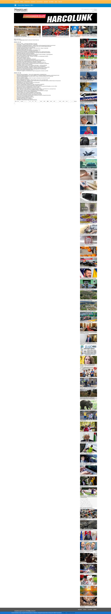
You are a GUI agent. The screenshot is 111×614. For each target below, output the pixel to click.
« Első (21, 101)
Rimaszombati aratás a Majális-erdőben (25, 83)
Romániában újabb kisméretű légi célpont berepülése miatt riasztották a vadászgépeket (35, 54)
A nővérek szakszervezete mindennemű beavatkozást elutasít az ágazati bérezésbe (34, 95)
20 (32, 101)
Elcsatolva (40, 1)
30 (35, 101)
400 (63, 101)
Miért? (32, 5)
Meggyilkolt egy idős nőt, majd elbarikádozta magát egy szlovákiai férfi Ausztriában (33, 52)
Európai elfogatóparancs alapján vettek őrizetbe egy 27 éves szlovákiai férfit (32, 79)
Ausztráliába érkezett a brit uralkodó (24, 97)
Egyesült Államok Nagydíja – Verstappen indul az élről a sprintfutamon (31, 66)
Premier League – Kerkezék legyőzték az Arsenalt (27, 43)
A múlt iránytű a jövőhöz (20, 36)
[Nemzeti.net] (21, 10)
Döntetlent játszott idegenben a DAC (24, 49)
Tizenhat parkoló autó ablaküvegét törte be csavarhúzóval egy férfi (30, 59)
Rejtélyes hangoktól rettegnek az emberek (25, 97)
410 (67, 101)
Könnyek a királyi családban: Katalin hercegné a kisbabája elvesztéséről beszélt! (33, 78)
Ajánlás (84, 609)
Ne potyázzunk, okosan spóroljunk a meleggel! (26, 59)
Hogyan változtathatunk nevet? (23, 57)
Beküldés (80, 609)
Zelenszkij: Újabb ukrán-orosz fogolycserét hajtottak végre (28, 49)
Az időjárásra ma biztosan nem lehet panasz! (26, 47)
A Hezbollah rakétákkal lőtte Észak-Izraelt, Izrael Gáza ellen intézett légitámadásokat (34, 46)
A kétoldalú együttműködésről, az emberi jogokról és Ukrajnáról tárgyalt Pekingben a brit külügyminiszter (38, 75)
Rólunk (94, 609)
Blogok (46, 1)
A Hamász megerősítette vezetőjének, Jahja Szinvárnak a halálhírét (30, 84)
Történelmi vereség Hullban (49, 36)
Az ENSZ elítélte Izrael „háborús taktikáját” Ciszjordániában (29, 92)
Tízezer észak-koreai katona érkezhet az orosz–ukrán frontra (29, 93)
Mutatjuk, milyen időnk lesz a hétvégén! (25, 98)
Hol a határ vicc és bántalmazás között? (25, 96)
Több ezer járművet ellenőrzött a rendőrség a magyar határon (29, 85)
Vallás (60, 1)
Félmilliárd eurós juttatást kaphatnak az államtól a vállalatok (29, 61)
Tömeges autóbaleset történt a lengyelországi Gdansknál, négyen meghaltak (32, 48)
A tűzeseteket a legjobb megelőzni (24, 58)
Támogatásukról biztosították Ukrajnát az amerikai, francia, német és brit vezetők (33, 67)
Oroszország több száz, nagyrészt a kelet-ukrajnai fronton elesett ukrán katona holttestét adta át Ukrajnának (39, 80)
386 (51, 101)
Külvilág (33, 1)
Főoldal (17, 1)
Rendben (64, 612)
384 (44, 101)
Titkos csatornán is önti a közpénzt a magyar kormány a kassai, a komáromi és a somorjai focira (36, 88)
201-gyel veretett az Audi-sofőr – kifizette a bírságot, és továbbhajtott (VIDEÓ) (32, 56)
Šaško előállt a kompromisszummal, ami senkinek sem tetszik (29, 94)
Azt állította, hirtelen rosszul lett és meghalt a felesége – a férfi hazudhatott (32, 65)
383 (41, 101)
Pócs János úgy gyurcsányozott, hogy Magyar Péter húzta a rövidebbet (83, 35)
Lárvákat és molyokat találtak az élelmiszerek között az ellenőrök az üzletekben (33, 63)
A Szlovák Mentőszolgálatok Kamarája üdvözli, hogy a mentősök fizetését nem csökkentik (35, 76)
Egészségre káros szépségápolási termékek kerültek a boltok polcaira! (31, 60)
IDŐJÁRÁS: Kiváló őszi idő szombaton (24, 64)
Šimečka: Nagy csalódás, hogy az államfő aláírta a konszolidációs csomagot (32, 90)
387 (54, 101)
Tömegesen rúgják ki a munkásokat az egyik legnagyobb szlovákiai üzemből (32, 70)
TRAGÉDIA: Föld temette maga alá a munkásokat (27, 99)
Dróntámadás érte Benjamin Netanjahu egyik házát (27, 50)
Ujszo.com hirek (17, 39)
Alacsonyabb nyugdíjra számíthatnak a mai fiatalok (27, 55)
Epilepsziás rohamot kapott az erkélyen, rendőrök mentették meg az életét (32, 68)
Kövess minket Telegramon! (24, 5)
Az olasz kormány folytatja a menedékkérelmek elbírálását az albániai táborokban (33, 51)
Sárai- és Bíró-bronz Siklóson (23, 78)
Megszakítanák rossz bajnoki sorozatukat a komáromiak (28, 82)
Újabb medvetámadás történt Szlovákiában (25, 53)
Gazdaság (27, 1)
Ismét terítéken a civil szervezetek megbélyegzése (27, 91)
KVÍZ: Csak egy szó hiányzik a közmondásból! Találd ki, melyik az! (30, 89)
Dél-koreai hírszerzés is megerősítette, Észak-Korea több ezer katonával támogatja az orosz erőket (37, 86)
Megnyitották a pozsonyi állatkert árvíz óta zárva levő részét (29, 88)
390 (60, 101)
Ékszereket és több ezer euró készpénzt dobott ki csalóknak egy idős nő (31, 62)
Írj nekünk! (90, 609)
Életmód (51, 1)
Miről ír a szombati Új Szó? (22, 77)
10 (30, 101)
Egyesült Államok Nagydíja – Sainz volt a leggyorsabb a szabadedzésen (31, 74)
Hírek (21, 1)
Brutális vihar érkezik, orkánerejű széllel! (25, 69)
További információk (71, 612)
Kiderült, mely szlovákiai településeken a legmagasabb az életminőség (31, 69)
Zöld (56, 1)
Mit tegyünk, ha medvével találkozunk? (25, 81)
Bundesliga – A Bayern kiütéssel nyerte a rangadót (27, 44)
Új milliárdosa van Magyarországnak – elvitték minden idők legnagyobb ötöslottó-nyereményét (36, 45)
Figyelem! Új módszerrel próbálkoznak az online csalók (28, 87)
